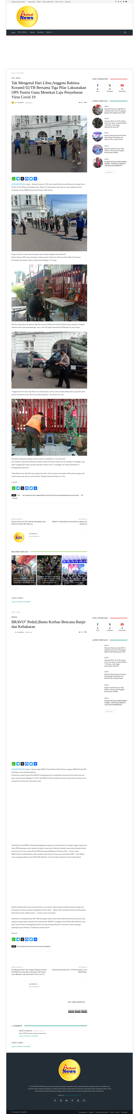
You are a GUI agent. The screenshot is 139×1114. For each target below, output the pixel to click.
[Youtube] (126, 1)
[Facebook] (115, 1)
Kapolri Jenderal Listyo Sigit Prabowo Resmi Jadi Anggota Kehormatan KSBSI (114, 150)
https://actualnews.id (34, 536)
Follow (110, 84)
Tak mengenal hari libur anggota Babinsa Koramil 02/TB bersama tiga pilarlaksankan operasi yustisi (50, 495)
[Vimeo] (123, 1)
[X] (121, 1)
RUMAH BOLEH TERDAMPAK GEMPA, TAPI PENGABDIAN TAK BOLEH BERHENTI (115, 164)
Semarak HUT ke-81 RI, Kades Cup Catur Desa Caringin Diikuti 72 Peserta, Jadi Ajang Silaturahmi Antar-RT (49, 579)
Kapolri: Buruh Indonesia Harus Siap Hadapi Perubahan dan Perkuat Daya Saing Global (75, 580)
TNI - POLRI (20, 73)
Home (13, 73)
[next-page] (16, 588)
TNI (82, 495)
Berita (24, 575)
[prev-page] (13, 588)
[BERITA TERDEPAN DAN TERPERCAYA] (27, 16)
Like (97, 84)
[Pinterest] (72, 1100)
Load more (109, 172)
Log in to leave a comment (21, 602)
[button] (124, 32)
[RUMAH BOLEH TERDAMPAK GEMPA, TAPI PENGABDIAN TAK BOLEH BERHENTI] (97, 162)
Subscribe (122, 84)
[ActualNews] (13, 102)
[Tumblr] (78, 1100)
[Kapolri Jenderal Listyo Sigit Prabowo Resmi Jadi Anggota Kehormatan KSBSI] (97, 149)
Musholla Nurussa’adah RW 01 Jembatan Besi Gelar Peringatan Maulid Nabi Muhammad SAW (24, 580)
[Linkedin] (67, 1100)
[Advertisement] (69, 53)
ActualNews (20, 102)
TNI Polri (14, 498)
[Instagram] (118, 1)
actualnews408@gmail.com (73, 1095)
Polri (18, 495)
